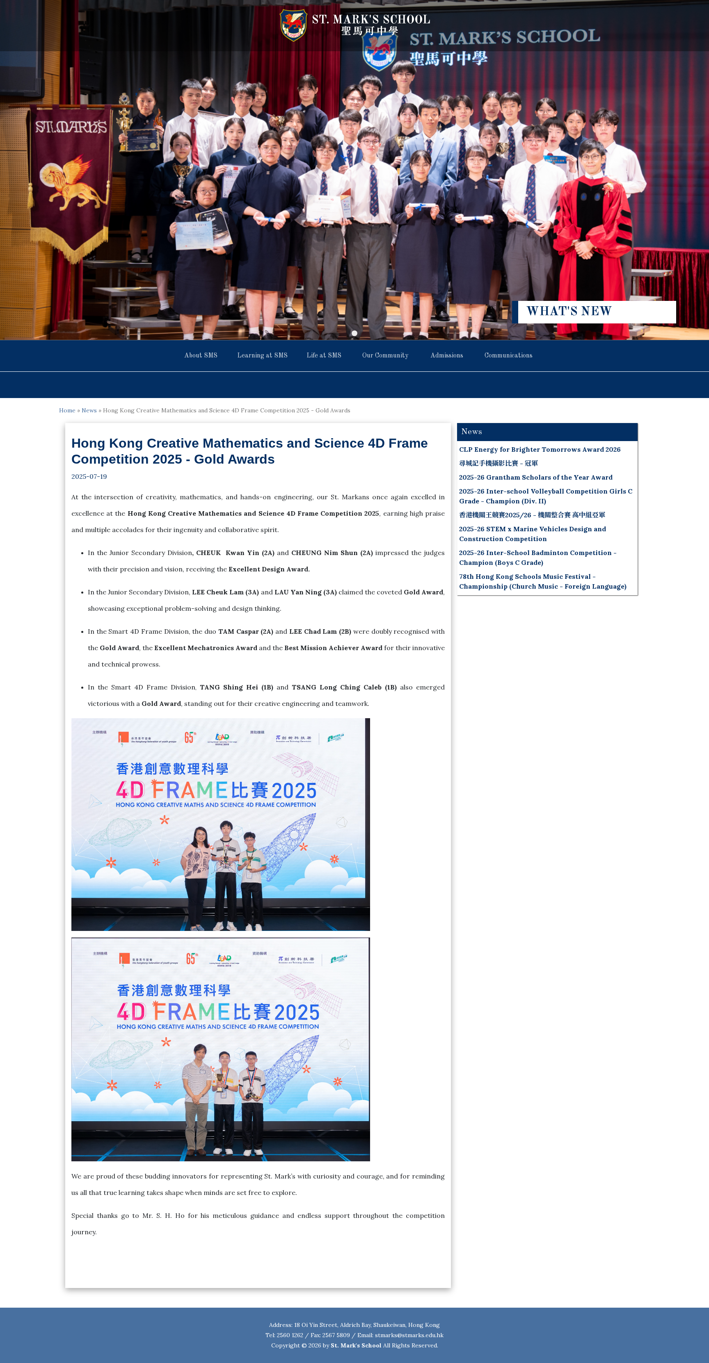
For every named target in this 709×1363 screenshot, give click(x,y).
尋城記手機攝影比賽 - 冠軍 (498, 463)
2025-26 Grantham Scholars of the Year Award (536, 477)
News (89, 410)
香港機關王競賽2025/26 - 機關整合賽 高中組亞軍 (532, 515)
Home (67, 410)
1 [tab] (354, 334)
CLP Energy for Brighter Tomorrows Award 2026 (540, 449)
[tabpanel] (354, 170)
